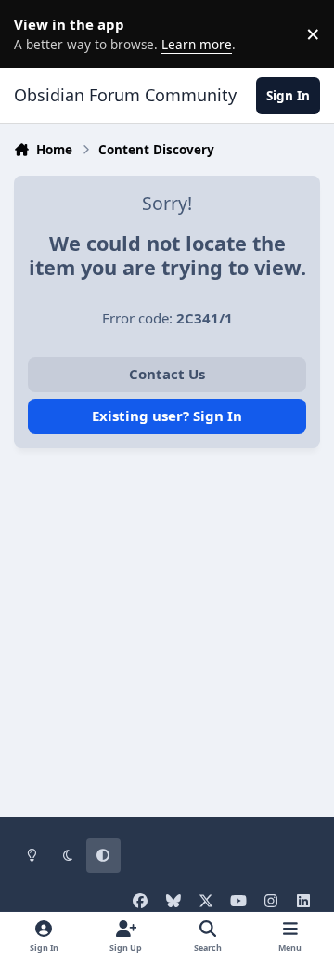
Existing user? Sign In (167, 415)
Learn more (37, 33)
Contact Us (167, 373)
